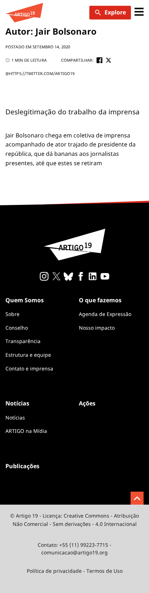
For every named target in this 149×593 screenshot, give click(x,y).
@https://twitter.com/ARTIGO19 (39, 73)
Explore (115, 12)
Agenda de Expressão (105, 314)
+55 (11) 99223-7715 (83, 544)
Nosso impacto (97, 327)
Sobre (12, 314)
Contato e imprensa (29, 368)
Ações (87, 403)
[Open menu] (139, 12)
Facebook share (99, 60)
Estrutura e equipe (28, 354)
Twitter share (108, 60)
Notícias (15, 417)
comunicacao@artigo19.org (74, 552)
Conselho (16, 327)
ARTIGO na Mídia (26, 430)
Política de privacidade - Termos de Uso (75, 570)
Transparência (23, 341)
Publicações (22, 466)
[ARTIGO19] (24, 12)
